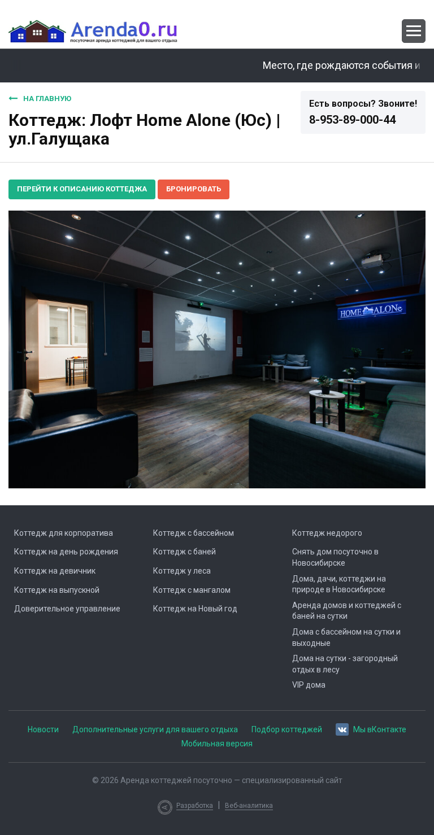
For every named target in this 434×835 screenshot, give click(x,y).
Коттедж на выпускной (56, 589)
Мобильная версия (217, 743)
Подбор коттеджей (286, 729)
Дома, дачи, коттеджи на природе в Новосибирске (339, 584)
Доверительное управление (67, 608)
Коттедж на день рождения (66, 551)
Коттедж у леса (182, 570)
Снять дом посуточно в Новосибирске (335, 557)
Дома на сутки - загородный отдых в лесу (345, 664)
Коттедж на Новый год (195, 608)
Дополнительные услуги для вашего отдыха (155, 729)
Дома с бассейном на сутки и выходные (346, 637)
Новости (43, 729)
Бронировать (193, 189)
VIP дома (309, 684)
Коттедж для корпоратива (63, 532)
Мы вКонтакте (379, 729)
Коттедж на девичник (55, 570)
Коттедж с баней (184, 551)
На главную (47, 98)
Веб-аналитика (249, 806)
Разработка (194, 806)
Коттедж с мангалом (192, 589)
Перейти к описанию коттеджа (82, 189)
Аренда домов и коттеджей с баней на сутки (346, 611)
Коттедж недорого (327, 532)
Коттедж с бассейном (193, 532)
